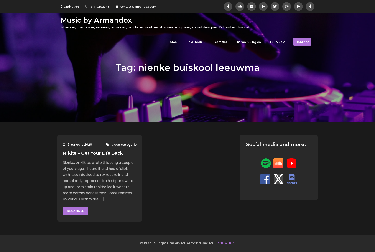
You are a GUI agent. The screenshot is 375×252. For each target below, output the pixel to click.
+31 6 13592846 (99, 6)
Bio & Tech (194, 42)
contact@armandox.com (138, 6)
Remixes (221, 42)
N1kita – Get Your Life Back (93, 153)
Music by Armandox (96, 20)
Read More (75, 210)
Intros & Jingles (248, 42)
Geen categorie (124, 144)
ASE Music (277, 42)
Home (172, 42)
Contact (302, 42)
